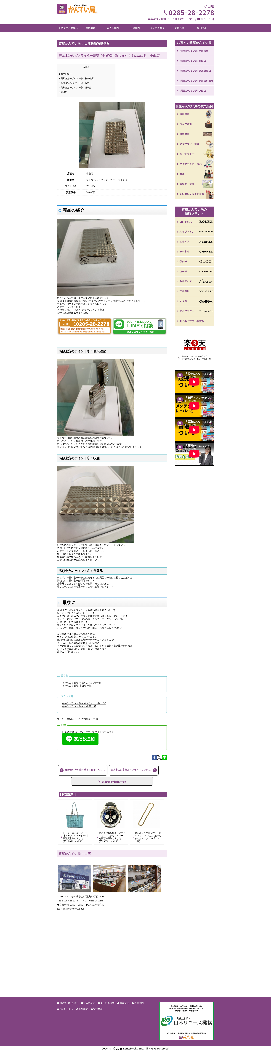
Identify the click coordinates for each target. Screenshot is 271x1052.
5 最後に (63, 92)
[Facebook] (154, 759)
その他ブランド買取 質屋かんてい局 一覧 (84, 703)
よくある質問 (157, 28)
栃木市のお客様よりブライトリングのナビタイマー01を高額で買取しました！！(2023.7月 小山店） (135, 769)
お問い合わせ (66, 1009)
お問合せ (179, 28)
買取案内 (90, 28)
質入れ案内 (113, 28)
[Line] (164, 759)
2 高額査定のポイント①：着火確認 (76, 78)
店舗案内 (135, 28)
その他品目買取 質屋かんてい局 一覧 (81, 682)
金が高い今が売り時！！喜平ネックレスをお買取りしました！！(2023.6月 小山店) (86, 769)
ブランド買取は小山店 (69, 719)
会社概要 (83, 1009)
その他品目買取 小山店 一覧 (77, 685)
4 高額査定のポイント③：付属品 (75, 87)
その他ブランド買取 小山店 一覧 (79, 706)
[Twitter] (159, 759)
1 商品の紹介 (65, 74)
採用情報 (202, 28)
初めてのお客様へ (68, 28)
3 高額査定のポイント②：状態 (74, 83)
